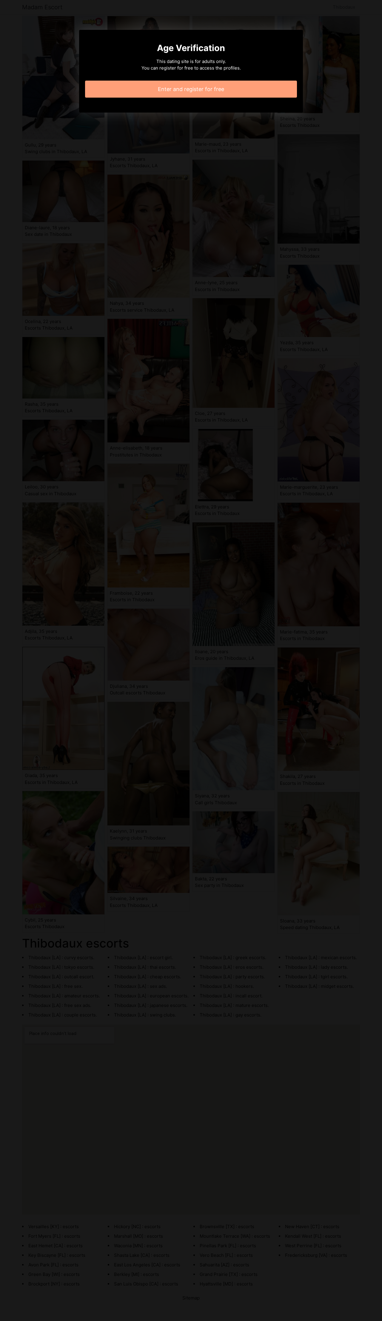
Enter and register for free (191, 89)
